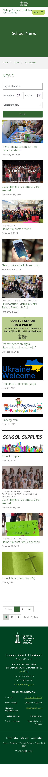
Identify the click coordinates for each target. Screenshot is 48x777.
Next (29, 609)
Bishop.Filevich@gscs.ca (24, 684)
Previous (8, 609)
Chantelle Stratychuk (33, 697)
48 (18, 617)
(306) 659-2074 (26, 680)
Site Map (25, 738)
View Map (24, 671)
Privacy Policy (12, 738)
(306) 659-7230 (27, 676)
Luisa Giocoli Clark (34, 708)
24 (12, 617)
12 (6, 617)
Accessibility (36, 738)
